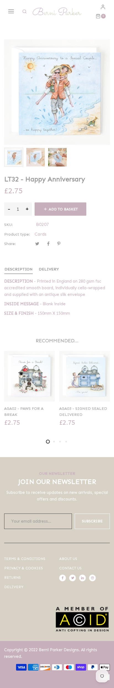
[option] (14, 157)
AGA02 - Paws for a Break (23, 411)
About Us (68, 559)
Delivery (49, 269)
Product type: (17, 234)
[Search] (24, 11)
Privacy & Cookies (23, 568)
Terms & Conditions (24, 559)
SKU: (8, 224)
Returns (12, 577)
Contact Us (70, 568)
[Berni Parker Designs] (57, 11)
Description (18, 269)
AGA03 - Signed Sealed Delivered (83, 411)
